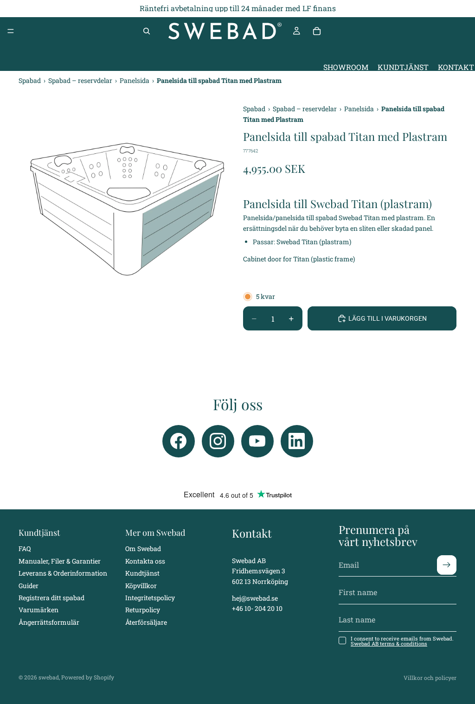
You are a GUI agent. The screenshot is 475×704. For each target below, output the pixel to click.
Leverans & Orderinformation (63, 573)
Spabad (30, 80)
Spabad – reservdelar (81, 80)
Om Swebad (143, 548)
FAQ (25, 548)
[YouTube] (257, 441)
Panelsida (135, 80)
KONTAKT (456, 67)
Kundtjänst (142, 573)
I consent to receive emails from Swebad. (402, 641)
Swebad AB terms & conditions (389, 643)
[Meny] (10, 31)
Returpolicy (142, 609)
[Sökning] (146, 31)
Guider (29, 585)
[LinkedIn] (297, 441)
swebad (49, 677)
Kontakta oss (145, 560)
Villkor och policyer (430, 677)
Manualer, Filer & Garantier (60, 560)
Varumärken (38, 609)
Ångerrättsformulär (49, 621)
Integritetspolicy (150, 597)
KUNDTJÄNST (403, 67)
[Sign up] (446, 564)
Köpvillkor (141, 585)
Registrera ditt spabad (51, 597)
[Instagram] (218, 441)
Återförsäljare (146, 621)
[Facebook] (178, 441)
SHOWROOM (345, 67)
